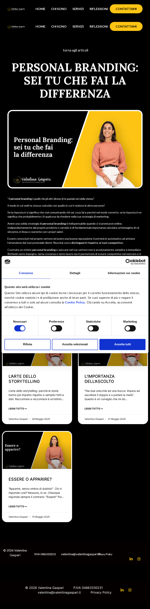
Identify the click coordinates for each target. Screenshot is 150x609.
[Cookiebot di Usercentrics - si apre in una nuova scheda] (128, 262)
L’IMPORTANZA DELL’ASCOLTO (100, 379)
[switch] (56, 328)
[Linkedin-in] (131, 559)
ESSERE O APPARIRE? (30, 479)
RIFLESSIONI (99, 9)
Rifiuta (27, 344)
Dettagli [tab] (75, 273)
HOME (40, 9)
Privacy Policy (105, 554)
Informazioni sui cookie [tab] (124, 273)
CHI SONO (59, 9)
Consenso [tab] (26, 273)
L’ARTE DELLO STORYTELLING (24, 379)
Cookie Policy (75, 302)
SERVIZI (78, 9)
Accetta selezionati (75, 344)
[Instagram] (139, 559)
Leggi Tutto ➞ (18, 408)
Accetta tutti (122, 344)
